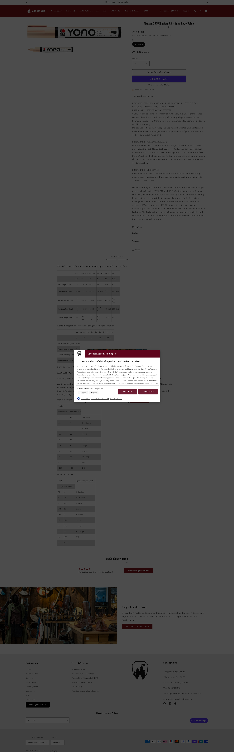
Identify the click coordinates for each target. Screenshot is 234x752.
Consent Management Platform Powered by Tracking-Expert (101, 399)
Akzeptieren (148, 391)
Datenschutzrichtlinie (85, 388)
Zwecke (83, 393)
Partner (94, 393)
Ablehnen (127, 391)
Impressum (99, 388)
